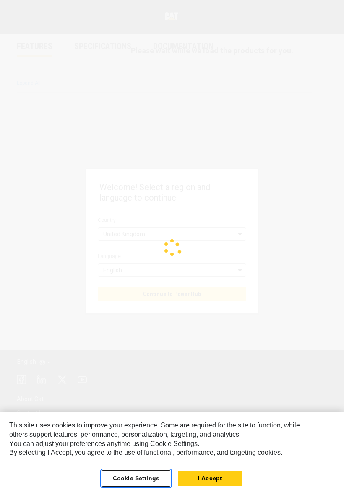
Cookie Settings (136, 478)
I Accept (210, 478)
